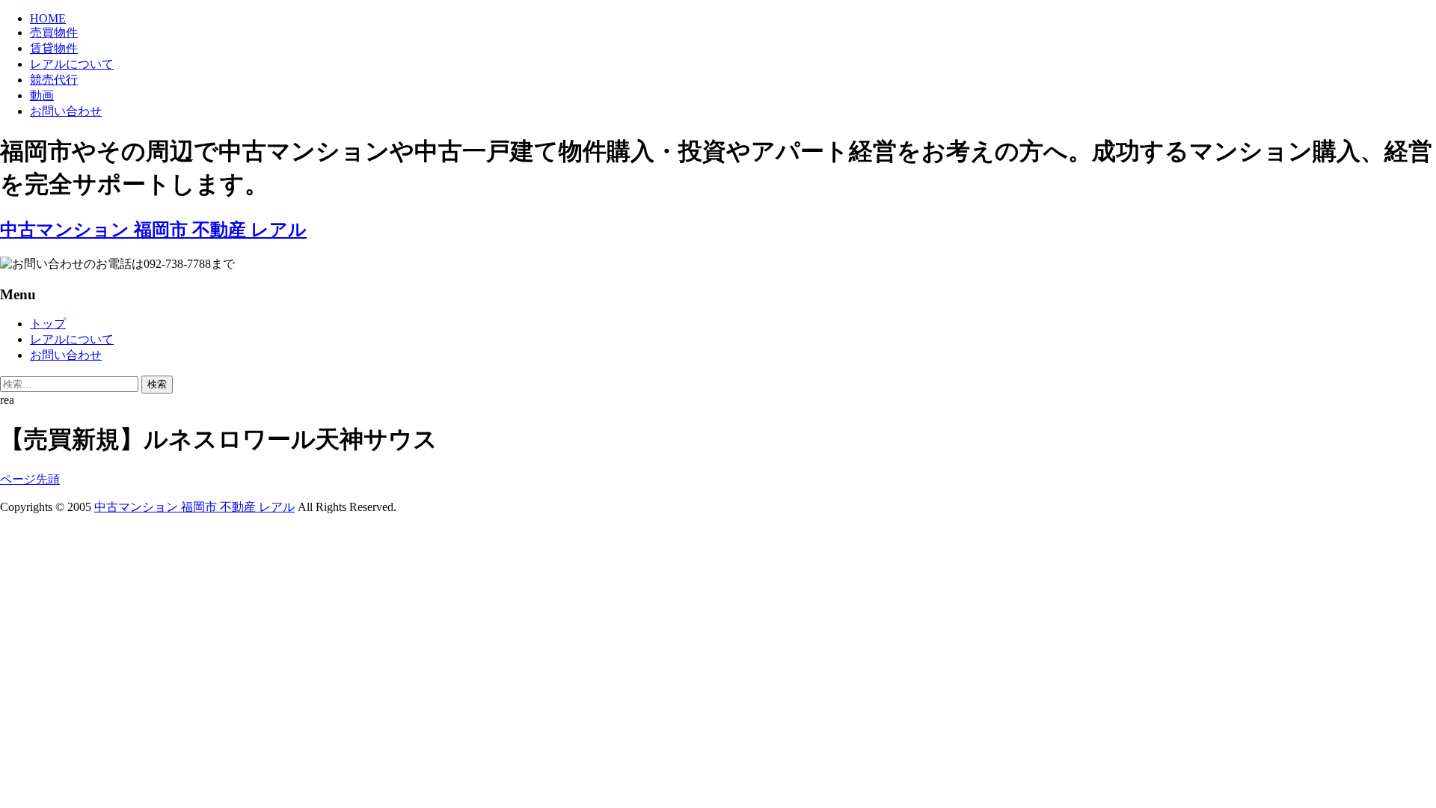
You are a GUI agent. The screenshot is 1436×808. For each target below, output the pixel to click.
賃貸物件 (54, 48)
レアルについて (72, 64)
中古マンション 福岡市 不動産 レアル (194, 507)
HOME (48, 18)
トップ (48, 323)
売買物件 (54, 32)
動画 (42, 95)
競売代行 (54, 79)
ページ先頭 (30, 479)
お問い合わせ (66, 111)
